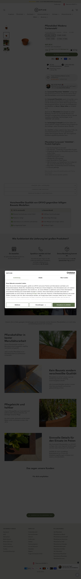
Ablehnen (17, 305)
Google (35, 293)
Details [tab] (40, 277)
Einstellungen (40, 305)
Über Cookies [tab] (64, 277)
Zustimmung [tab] (16, 277)
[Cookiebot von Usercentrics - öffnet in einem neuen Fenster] (68, 273)
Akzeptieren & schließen (64, 305)
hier (65, 295)
